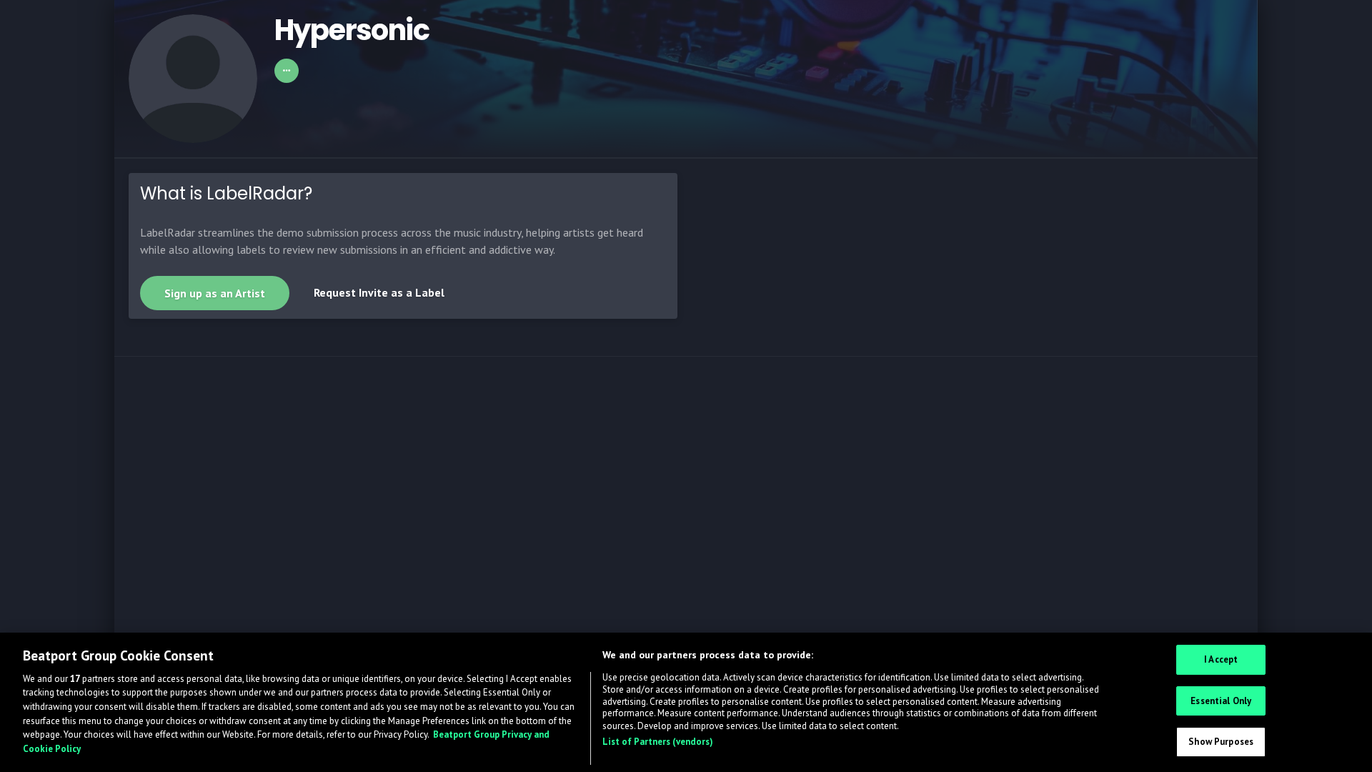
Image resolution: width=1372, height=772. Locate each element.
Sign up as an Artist (214, 293)
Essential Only (1220, 701)
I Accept (1221, 660)
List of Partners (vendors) (657, 742)
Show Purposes (1220, 742)
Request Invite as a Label (379, 292)
